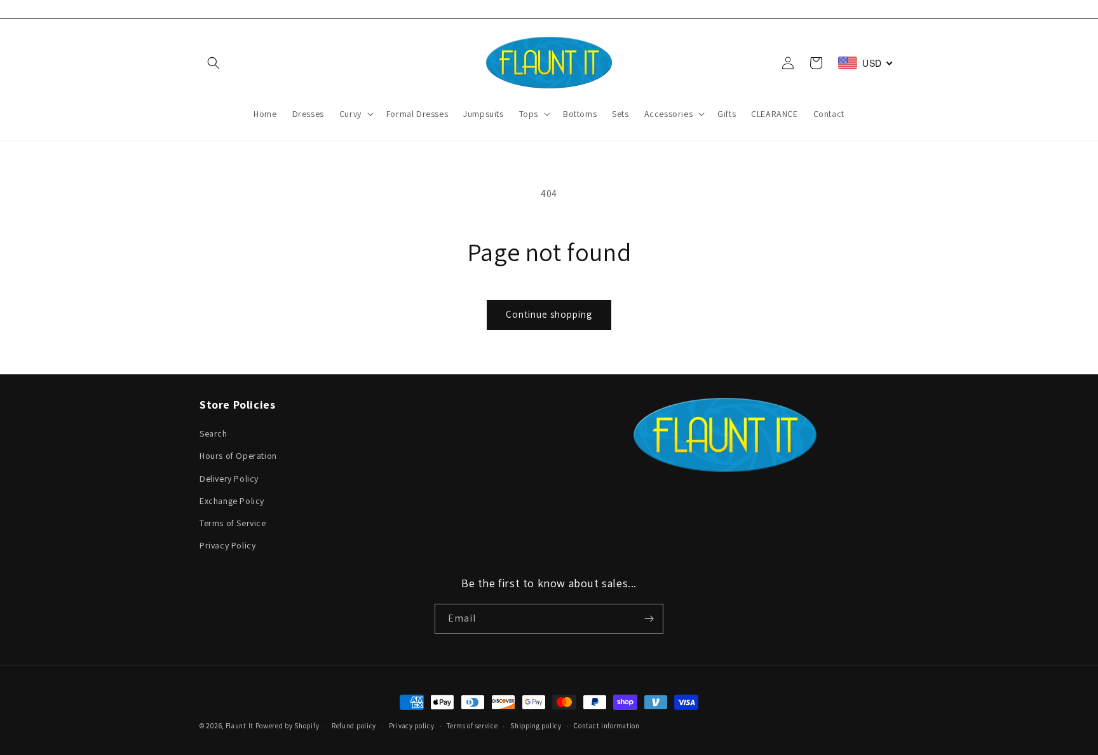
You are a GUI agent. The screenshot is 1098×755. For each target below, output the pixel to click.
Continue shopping (549, 314)
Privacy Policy (227, 545)
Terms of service (472, 725)
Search (213, 433)
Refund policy (354, 725)
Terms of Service (233, 523)
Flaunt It (240, 725)
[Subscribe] (649, 619)
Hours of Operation (238, 455)
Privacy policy (412, 725)
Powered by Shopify (287, 725)
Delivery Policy (229, 478)
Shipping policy (536, 725)
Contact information (606, 725)
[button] (213, 63)
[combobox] (865, 63)
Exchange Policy (232, 501)
